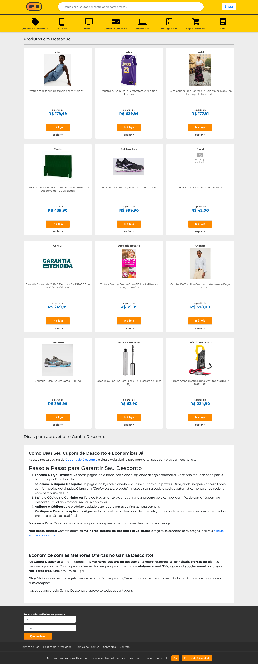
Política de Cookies (87, 646)
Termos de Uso (30, 647)
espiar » (58, 134)
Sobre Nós (109, 646)
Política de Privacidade (57, 646)
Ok (175, 658)
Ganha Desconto (34, 7)
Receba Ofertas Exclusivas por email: (45, 614)
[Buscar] (198, 6)
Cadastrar (38, 636)
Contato (125, 646)
